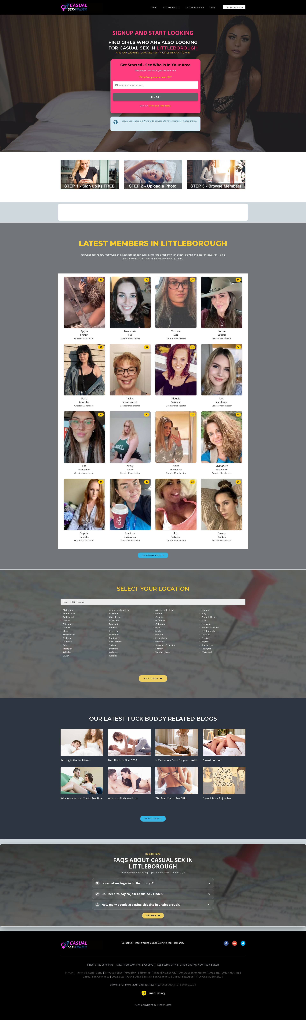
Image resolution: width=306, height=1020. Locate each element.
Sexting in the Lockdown (75, 760)
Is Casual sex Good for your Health (176, 760)
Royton (205, 641)
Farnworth (114, 624)
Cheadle (159, 617)
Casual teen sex (212, 760)
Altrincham (68, 610)
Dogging (214, 972)
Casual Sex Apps (183, 976)
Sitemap (145, 972)
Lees (176, 334)
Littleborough (78, 602)
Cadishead (68, 617)
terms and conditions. (159, 105)
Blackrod (113, 613)
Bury (204, 613)
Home (66, 602)
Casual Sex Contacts (96, 976)
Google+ (130, 972)
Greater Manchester (84, 338)
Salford (113, 645)
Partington (176, 402)
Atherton (206, 610)
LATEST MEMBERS (195, 7)
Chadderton (115, 617)
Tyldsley (67, 652)
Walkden (113, 652)
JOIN (212, 7)
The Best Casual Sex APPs (171, 798)
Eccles (205, 620)
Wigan (66, 655)
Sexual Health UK (164, 972)
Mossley (206, 634)
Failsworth (68, 624)
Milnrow (159, 634)
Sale (65, 645)
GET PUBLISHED (171, 7)
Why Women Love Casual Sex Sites (81, 798)
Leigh (158, 631)
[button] (153, 883)
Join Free (151, 915)
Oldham (67, 638)
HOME (154, 7)
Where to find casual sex (123, 798)
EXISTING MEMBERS (234, 7)
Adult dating (231, 972)
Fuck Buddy (134, 976)
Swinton (84, 334)
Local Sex (118, 976)
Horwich (113, 627)
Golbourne (160, 624)
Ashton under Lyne (164, 610)
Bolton (158, 613)
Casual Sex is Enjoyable (217, 798)
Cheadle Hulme (209, 617)
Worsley (113, 655)
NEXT (155, 97)
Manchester (222, 402)
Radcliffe (67, 641)
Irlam (130, 334)
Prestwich (206, 638)
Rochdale (160, 641)
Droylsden (84, 402)
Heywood (206, 624)
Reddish (222, 536)
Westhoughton (162, 652)
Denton (66, 620)
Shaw (130, 469)
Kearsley (113, 631)
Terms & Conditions (89, 972)
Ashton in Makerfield (119, 610)
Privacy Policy (114, 972)
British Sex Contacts (157, 976)
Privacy (69, 972)
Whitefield (207, 652)
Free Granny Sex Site (208, 976)
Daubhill (222, 334)
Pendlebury (161, 638)
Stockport (67, 648)
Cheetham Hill (130, 402)
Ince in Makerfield (210, 627)
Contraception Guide (192, 972)
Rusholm (84, 536)
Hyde (158, 627)
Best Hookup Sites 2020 (122, 760)
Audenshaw (130, 536)
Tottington (206, 648)
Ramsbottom (115, 641)
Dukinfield (160, 620)
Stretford (113, 648)
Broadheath (222, 469)
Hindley (66, 627)
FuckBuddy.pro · (169, 984)
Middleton (114, 634)
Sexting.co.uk (188, 984)
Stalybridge (207, 645)
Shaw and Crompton (165, 645)
